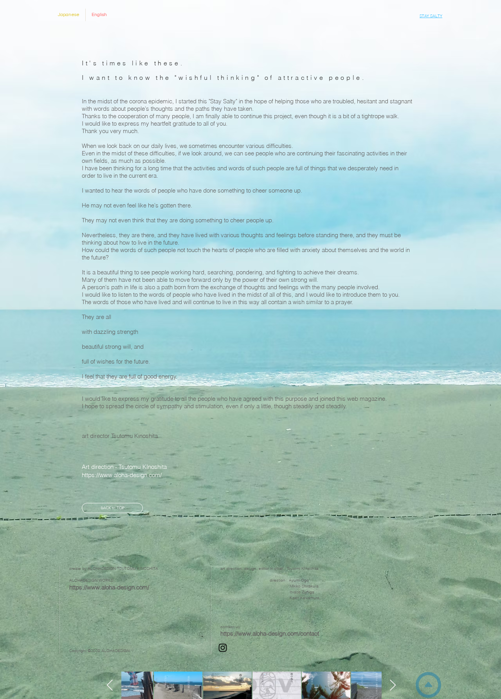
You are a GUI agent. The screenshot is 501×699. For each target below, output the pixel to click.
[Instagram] (222, 647)
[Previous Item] (110, 685)
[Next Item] (392, 685)
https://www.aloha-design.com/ (109, 587)
